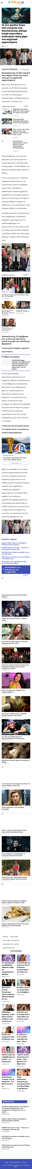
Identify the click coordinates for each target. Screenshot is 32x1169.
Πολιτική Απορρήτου (14, 1162)
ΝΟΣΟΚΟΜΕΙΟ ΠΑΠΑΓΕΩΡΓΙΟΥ (11, 944)
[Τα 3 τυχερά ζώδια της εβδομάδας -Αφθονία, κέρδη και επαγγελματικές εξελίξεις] (8, 958)
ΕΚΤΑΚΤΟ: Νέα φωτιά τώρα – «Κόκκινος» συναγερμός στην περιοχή (15, 548)
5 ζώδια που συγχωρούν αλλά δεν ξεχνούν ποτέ (8, 1037)
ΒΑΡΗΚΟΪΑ (5, 936)
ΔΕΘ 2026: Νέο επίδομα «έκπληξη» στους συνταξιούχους (15, 553)
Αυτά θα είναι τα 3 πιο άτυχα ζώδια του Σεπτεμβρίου (23, 990)
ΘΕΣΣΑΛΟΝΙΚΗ (14, 936)
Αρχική (6, 1162)
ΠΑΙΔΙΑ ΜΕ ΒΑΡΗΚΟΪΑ (8, 948)
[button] (16, 15)
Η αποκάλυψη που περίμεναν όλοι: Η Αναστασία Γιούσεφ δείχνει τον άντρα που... (23, 967)
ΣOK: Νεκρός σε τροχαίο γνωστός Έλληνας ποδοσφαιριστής (16, 557)
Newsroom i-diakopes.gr (9, 69)
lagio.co (16, 1166)
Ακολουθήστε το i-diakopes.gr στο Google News (13, 569)
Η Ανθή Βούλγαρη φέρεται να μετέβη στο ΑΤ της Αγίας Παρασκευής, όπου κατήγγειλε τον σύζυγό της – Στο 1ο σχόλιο (21, 364)
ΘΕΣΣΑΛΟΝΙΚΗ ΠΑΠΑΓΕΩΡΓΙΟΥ (11, 940)
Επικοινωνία (24, 1162)
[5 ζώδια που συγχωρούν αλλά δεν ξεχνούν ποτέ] (8, 1029)
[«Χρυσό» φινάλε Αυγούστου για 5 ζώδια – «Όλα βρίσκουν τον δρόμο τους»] (23, 1049)
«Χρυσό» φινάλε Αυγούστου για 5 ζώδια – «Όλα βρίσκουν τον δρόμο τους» (23, 1059)
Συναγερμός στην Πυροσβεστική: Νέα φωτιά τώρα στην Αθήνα (14, 562)
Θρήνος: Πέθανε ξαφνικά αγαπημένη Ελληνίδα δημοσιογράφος (14, 543)
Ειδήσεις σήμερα (9, 539)
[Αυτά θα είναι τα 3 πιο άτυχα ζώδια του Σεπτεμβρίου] (23, 982)
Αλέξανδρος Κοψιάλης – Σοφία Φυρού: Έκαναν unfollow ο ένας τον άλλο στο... (8, 1016)
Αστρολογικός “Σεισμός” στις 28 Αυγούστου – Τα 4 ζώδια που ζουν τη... (8, 1081)
